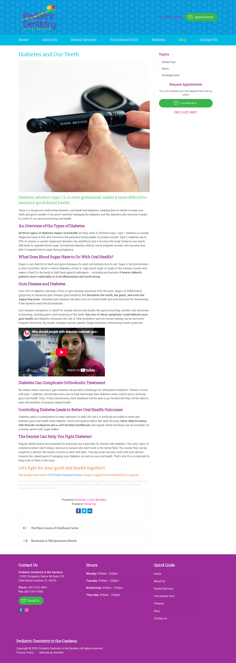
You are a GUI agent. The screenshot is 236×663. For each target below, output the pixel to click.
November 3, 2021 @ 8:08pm (91, 499)
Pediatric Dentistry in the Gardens (59, 648)
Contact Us (209, 40)
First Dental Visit (124, 40)
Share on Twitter (84, 510)
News (165, 68)
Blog (182, 40)
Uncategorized (170, 75)
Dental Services (84, 40)
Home (23, 40)
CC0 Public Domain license (65, 475)
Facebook (20, 610)
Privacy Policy (25, 652)
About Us (49, 40)
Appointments (203, 17)
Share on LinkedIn (89, 510)
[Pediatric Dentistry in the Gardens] (37, 17)
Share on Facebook (78, 510)
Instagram (26, 610)
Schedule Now (188, 103)
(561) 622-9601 (170, 17)
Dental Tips (90, 504)
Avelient (58, 652)
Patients (158, 40)
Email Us (33, 600)
